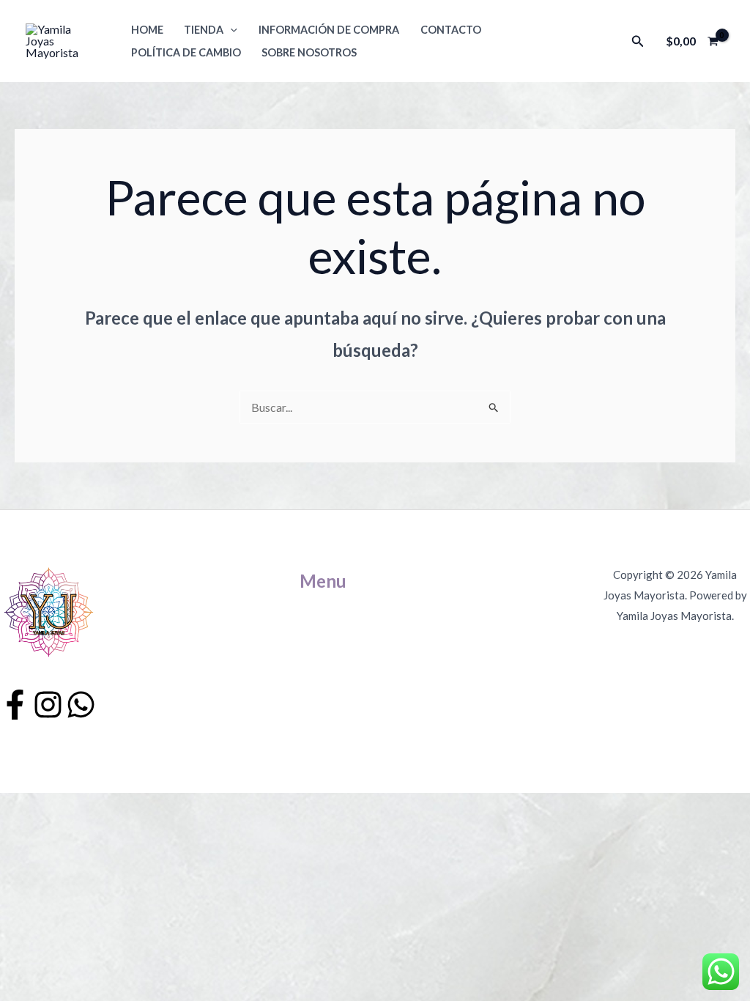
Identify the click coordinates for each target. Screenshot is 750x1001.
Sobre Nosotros (309, 52)
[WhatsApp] (81, 705)
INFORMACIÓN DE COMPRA (329, 29)
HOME (147, 29)
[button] (230, 29)
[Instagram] (48, 705)
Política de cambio (186, 52)
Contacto (450, 29)
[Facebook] (15, 705)
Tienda (203, 29)
